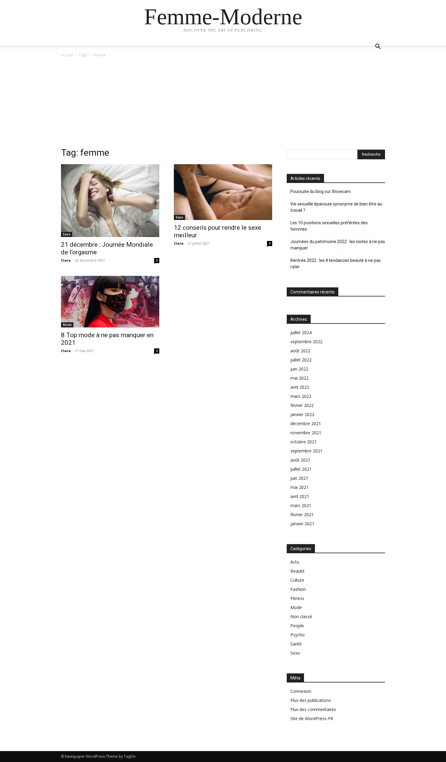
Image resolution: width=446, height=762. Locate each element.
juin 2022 (299, 369)
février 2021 (302, 514)
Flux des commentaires (313, 709)
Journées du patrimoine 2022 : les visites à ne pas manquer (337, 244)
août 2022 (300, 351)
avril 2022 (299, 387)
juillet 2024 (301, 332)
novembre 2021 (305, 432)
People (297, 625)
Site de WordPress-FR (311, 718)
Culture (297, 580)
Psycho (297, 635)
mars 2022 (300, 396)
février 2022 (302, 405)
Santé (296, 644)
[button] (377, 47)
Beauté (297, 571)
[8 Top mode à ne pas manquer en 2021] (110, 301)
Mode (67, 325)
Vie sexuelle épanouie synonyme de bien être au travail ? (336, 207)
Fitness (297, 598)
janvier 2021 (302, 524)
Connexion (300, 691)
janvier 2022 (302, 414)
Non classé (301, 616)
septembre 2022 (306, 341)
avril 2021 (299, 496)
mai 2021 (299, 487)
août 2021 (300, 460)
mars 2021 (300, 505)
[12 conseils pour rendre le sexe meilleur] (223, 192)
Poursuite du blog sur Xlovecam (320, 191)
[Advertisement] (223, 104)
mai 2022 (299, 378)
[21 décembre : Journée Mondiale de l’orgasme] (110, 200)
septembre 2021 (306, 451)
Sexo (66, 234)
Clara (66, 260)
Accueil (67, 55)
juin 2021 (299, 478)
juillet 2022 (301, 360)
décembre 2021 (305, 423)
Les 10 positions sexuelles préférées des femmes (329, 226)
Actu (294, 562)
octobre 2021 (303, 442)
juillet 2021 (301, 469)
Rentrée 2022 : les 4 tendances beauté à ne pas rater (335, 263)
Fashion (298, 589)
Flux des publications (310, 700)
